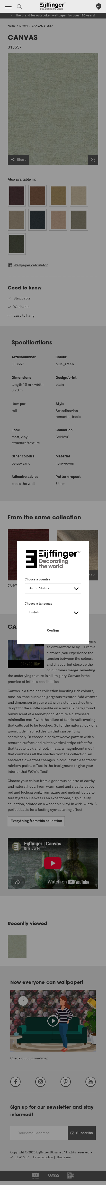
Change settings (17, 1178)
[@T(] (8, 6)
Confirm (53, 630)
